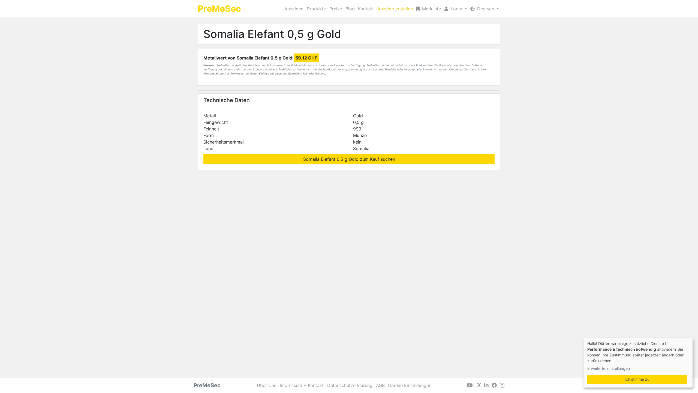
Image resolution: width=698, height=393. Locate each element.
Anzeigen (293, 8)
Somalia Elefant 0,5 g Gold (272, 34)
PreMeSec (219, 8)
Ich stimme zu (637, 379)
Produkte (316, 8)
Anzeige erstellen (395, 8)
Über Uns (266, 385)
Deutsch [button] (485, 8)
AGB (380, 385)
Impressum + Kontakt (302, 385)
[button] (456, 8)
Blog (350, 8)
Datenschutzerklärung (349, 385)
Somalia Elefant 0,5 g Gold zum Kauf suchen (349, 159)
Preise (335, 8)
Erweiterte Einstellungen (608, 368)
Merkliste (431, 8)
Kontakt (366, 8)
